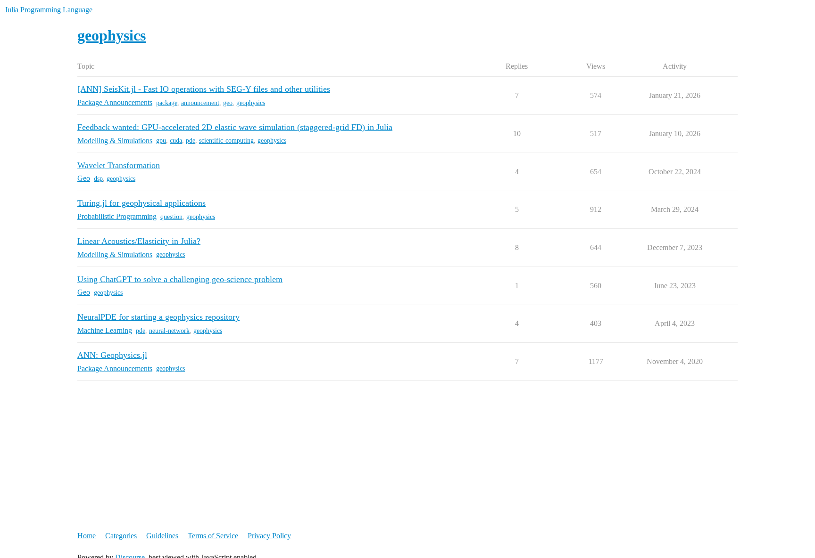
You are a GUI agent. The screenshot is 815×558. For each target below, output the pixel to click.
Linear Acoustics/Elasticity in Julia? (138, 241)
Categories (121, 536)
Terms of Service (213, 536)
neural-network (169, 330)
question (171, 216)
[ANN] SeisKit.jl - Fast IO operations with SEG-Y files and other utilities (203, 89)
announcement (200, 102)
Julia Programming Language (48, 10)
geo (228, 102)
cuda (176, 140)
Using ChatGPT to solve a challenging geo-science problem (180, 279)
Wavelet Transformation (118, 165)
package (166, 102)
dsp (98, 178)
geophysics (250, 102)
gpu (161, 140)
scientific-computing (226, 140)
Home (86, 536)
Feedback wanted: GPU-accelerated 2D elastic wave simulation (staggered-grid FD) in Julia (234, 127)
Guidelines (162, 536)
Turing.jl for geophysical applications (141, 203)
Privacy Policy (269, 536)
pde (190, 140)
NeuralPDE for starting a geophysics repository (158, 317)
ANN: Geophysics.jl (112, 355)
